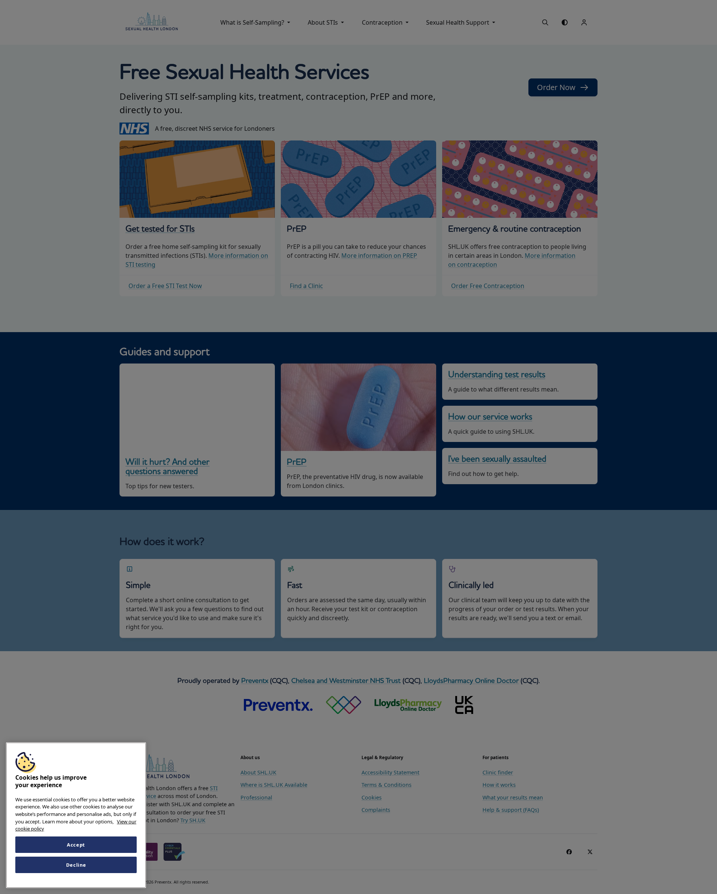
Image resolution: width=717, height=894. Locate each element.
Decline (76, 864)
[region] (76, 815)
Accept (76, 844)
